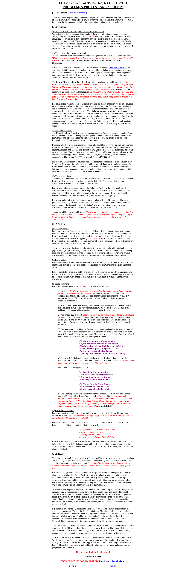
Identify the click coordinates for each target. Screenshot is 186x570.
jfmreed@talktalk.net (115, 561)
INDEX (72, 566)
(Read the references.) (77, 13)
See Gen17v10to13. (117, 67)
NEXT (113, 566)
